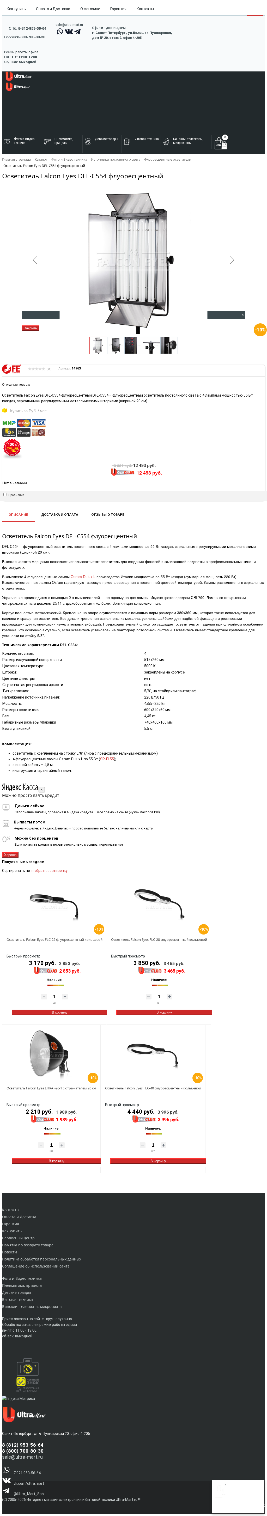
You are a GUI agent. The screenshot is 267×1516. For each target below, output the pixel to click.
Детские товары (16, 1292)
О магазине (90, 9)
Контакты (145, 9)
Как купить (16, 9)
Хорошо (10, 855)
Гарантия (118, 9)
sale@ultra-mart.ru (69, 25)
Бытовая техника (17, 1299)
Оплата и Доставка (53, 9)
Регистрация (235, 1507)
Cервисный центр (18, 1237)
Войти (220, 1507)
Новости (9, 1252)
